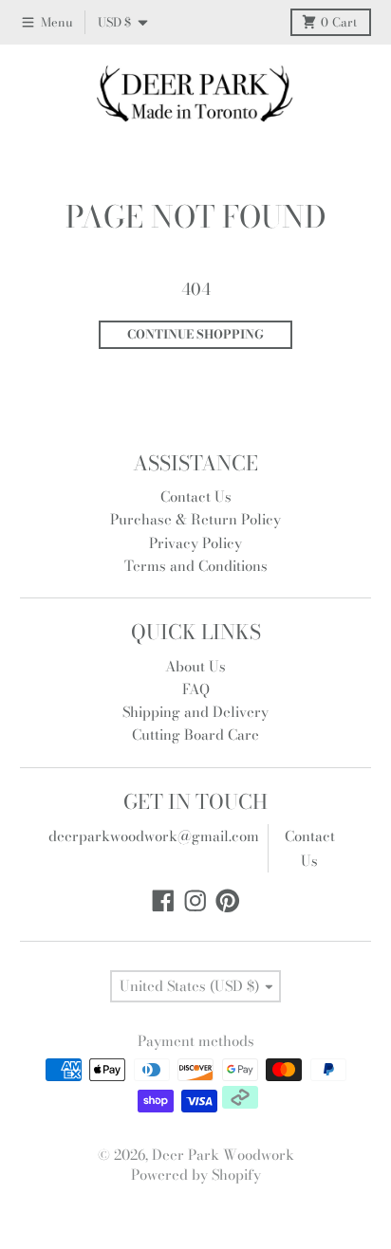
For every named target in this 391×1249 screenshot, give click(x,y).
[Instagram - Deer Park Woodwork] (195, 901)
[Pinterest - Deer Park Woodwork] (227, 901)
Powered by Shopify (196, 1174)
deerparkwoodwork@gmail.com (153, 836)
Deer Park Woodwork (223, 1155)
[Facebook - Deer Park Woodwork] (163, 901)
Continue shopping (195, 334)
